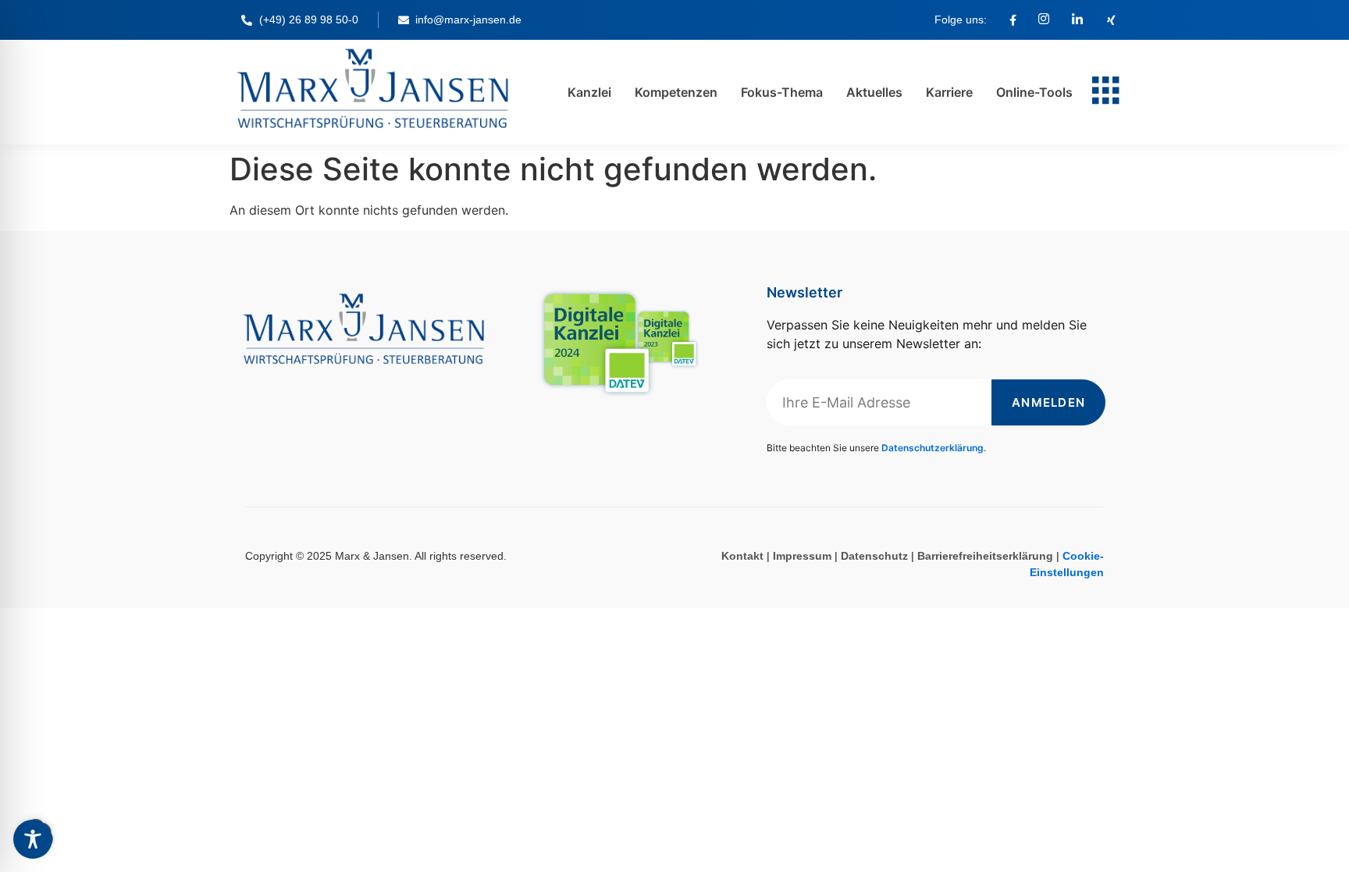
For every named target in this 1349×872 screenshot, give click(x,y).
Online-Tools (1034, 92)
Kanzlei (589, 92)
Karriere (949, 92)
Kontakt (742, 556)
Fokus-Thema (782, 92)
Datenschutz (874, 556)
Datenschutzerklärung (932, 448)
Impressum (802, 556)
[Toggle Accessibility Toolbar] (33, 839)
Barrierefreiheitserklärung (985, 556)
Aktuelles (874, 92)
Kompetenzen (676, 92)
